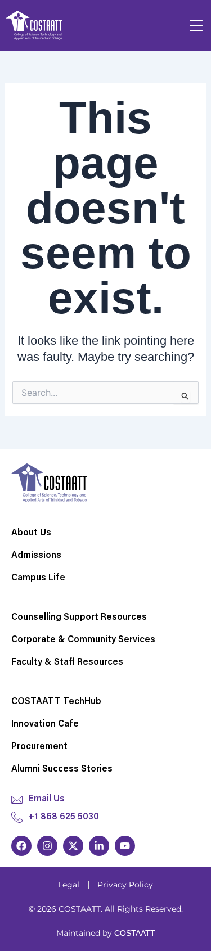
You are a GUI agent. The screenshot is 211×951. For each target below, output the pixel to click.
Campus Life (38, 578)
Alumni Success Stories (62, 769)
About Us (31, 533)
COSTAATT (134, 933)
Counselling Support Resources (79, 617)
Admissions (36, 555)
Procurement (39, 746)
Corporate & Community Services (83, 639)
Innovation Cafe (45, 724)
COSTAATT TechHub (56, 701)
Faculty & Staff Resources (67, 662)
